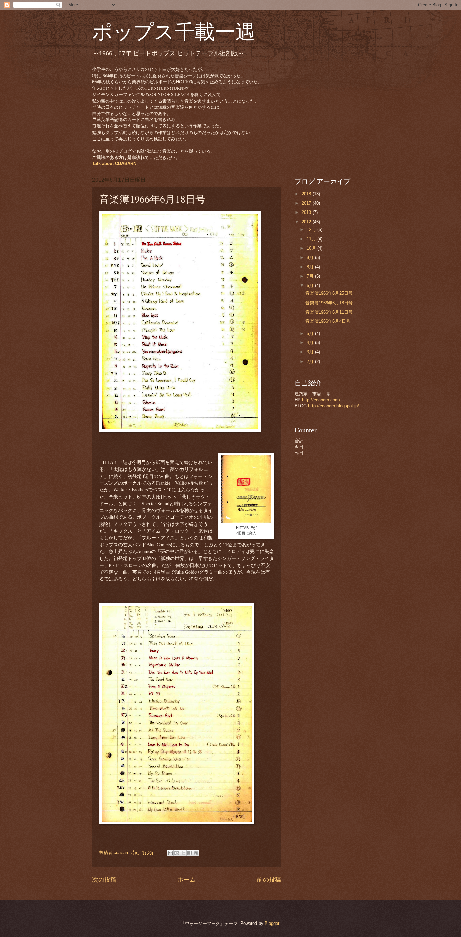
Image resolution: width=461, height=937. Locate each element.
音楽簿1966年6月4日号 (327, 321)
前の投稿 (269, 879)
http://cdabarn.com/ (321, 399)
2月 (311, 361)
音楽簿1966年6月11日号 (329, 312)
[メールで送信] (170, 853)
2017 (307, 203)
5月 (311, 333)
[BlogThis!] (176, 853)
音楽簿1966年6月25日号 (329, 293)
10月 (312, 248)
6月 (311, 285)
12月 (312, 229)
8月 (311, 266)
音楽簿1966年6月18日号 (329, 302)
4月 (311, 342)
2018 (307, 193)
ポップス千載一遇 (173, 31)
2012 (307, 221)
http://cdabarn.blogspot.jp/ (333, 405)
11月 (312, 239)
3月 (311, 351)
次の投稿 (104, 879)
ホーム (187, 879)
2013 (307, 212)
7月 (311, 276)
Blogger (272, 923)
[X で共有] (183, 853)
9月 (311, 257)
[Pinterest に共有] (196, 853)
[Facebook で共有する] (189, 853)
